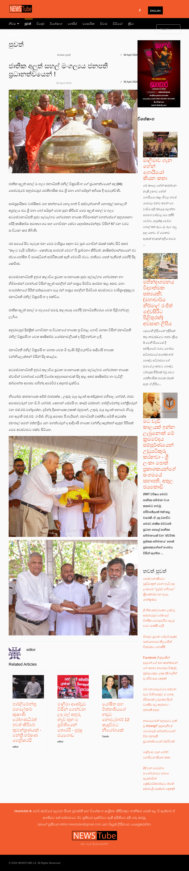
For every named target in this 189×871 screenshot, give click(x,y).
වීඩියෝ (117, 23)
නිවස (12, 23)
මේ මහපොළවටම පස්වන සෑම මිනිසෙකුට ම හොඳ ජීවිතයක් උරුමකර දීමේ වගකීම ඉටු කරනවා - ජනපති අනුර (159, 700)
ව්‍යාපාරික (88, 23)
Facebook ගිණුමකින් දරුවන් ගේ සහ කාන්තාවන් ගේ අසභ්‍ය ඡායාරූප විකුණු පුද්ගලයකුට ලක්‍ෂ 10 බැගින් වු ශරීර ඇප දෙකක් (160, 668)
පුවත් (28, 23)
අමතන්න (102, 844)
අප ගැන (87, 844)
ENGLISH (15, 34)
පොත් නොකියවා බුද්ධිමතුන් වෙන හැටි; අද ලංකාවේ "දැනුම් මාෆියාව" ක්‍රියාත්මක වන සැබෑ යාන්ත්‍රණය (159, 589)
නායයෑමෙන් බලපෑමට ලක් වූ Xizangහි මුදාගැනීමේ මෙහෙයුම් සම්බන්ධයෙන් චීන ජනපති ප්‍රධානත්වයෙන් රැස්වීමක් (160, 731)
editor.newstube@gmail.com (80, 824)
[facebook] (140, 10)
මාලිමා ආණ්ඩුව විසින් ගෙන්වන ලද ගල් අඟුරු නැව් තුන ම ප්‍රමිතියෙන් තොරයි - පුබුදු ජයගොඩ (71, 720)
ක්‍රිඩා (131, 23)
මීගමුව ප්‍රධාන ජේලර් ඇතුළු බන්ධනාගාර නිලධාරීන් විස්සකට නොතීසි (160, 641)
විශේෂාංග (56, 23)
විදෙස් (40, 23)
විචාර (103, 23)
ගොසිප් (72, 23)
